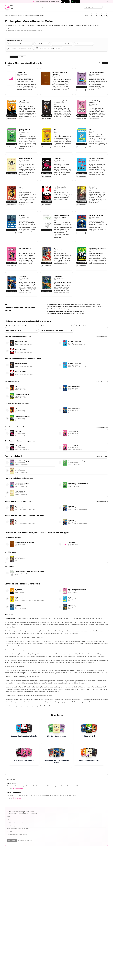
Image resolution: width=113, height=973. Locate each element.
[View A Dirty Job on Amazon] (46, 164)
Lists (47, 7)
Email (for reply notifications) (15, 823)
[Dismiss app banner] (107, 1)
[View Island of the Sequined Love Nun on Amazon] (81, 107)
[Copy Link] (106, 15)
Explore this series (101, 336)
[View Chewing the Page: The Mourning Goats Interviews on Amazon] (46, 221)
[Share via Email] (101, 15)
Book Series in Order (16, 15)
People (42, 7)
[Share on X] (96, 15)
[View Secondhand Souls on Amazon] (11, 254)
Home (6, 15)
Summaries (59, 7)
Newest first (98, 63)
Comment (9, 831)
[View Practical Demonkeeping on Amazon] (81, 78)
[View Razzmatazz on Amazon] (11, 282)
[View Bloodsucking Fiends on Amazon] (46, 107)
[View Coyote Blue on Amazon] (11, 107)
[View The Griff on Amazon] (81, 193)
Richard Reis (11, 783)
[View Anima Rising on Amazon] (46, 282)
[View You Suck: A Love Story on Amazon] (81, 164)
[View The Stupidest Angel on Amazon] (11, 164)
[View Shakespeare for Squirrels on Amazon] (81, 254)
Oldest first (104, 63)
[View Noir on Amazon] (46, 254)
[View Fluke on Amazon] (81, 135)
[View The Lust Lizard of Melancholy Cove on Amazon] (11, 135)
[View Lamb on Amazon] (46, 135)
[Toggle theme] (105, 7)
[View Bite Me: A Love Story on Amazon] (46, 193)
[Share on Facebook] (91, 15)
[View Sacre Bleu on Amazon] (11, 221)
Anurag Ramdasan (14, 793)
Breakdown (22, 57)
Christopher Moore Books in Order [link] (34, 15)
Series (52, 7)
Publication (14, 57)
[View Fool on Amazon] (11, 193)
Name (8, 816)
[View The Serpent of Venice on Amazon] (81, 221)
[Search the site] (86, 7)
